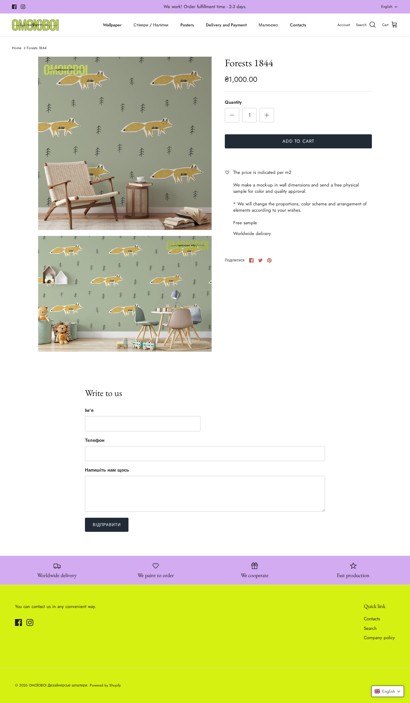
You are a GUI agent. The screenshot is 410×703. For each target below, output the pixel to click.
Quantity (233, 102)
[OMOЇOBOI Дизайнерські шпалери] (35, 25)
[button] (388, 691)
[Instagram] (23, 6)
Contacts (298, 25)
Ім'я (89, 410)
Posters (187, 25)
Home (16, 48)
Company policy (379, 637)
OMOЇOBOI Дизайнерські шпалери (58, 685)
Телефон (94, 440)
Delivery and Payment (226, 25)
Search (370, 628)
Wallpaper (112, 25)
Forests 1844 (37, 48)
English (386, 6)
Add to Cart (298, 141)
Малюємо (268, 25)
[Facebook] (14, 6)
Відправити (107, 525)
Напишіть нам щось (107, 470)
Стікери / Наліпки (151, 25)
